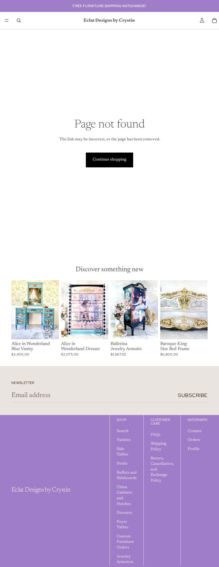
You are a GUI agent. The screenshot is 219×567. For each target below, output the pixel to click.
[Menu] (6, 20)
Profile (194, 449)
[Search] (19, 20)
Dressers (124, 513)
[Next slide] (52, 310)
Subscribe (193, 395)
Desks (122, 464)
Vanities (124, 440)
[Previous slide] (17, 310)
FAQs (156, 435)
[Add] (50, 330)
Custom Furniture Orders (125, 542)
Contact (195, 431)
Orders (194, 440)
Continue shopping (109, 160)
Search (123, 431)
